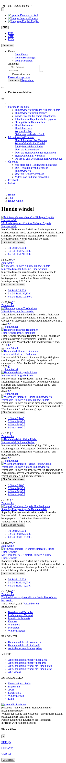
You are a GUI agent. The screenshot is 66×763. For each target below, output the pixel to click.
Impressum (14, 686)
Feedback (13, 180)
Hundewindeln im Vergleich (30, 155)
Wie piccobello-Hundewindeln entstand (36, 164)
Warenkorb (14, 624)
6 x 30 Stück (19, 254)
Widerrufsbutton (16, 630)
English (34, 21)
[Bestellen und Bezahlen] (13, 704)
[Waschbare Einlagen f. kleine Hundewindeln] (26, 396)
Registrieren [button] (27, 80)
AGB (11, 689)
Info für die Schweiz (19, 618)
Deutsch (33, 15)
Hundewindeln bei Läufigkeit (24, 645)
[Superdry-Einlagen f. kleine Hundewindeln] (25, 265)
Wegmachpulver (23, 131)
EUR (5, 27)
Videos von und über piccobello (32, 177)
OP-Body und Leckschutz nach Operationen (38, 158)
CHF (11, 36)
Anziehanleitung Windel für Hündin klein (30, 665)
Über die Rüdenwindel (27, 149)
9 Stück (16, 427)
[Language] (2, 9)
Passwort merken (21, 74)
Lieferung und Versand (20, 615)
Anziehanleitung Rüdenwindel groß (27, 662)
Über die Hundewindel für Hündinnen (35, 152)
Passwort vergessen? (19, 77)
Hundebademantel (24, 125)
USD (11, 39)
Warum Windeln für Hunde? (30, 143)
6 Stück (16, 424)
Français (33, 18)
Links (11, 698)
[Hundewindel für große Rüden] (19, 372)
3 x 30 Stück (19, 251)
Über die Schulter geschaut (29, 173)
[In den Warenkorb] (2, 327)
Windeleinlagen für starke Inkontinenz (35, 116)
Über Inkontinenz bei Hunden (31, 140)
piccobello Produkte (18, 106)
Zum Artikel (7, 262)
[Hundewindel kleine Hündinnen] (19, 351)
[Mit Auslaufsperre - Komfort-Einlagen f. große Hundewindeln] (33, 220)
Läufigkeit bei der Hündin (29, 146)
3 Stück (16, 421)
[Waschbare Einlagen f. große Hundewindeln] (26, 463)
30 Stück (17, 247)
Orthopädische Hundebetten (30, 122)
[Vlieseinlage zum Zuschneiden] (19, 308)
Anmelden (8, 45)
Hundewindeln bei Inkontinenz (24, 642)
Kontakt (12, 621)
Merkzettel (13, 627)
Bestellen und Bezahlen (20, 612)
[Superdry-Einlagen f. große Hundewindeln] (25, 506)
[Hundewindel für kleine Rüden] (19, 439)
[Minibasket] (2, 87)
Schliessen (8, 760)
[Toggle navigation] (2, 98)
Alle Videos (14, 672)
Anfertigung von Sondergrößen (25, 648)
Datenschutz (14, 692)
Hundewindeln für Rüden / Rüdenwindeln (37, 109)
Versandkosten (31, 603)
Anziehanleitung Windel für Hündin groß (30, 668)
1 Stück (16, 418)
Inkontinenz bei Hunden (21, 137)
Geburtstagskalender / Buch (30, 134)
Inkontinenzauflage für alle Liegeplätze (36, 119)
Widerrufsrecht (16, 695)
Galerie (12, 183)
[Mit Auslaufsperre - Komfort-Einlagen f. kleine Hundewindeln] (33, 551)
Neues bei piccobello (19, 683)
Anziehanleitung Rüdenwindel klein (27, 659)
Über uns (13, 161)
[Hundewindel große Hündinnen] (19, 329)
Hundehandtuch (23, 128)
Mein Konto (21, 54)
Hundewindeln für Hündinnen (31, 112)
